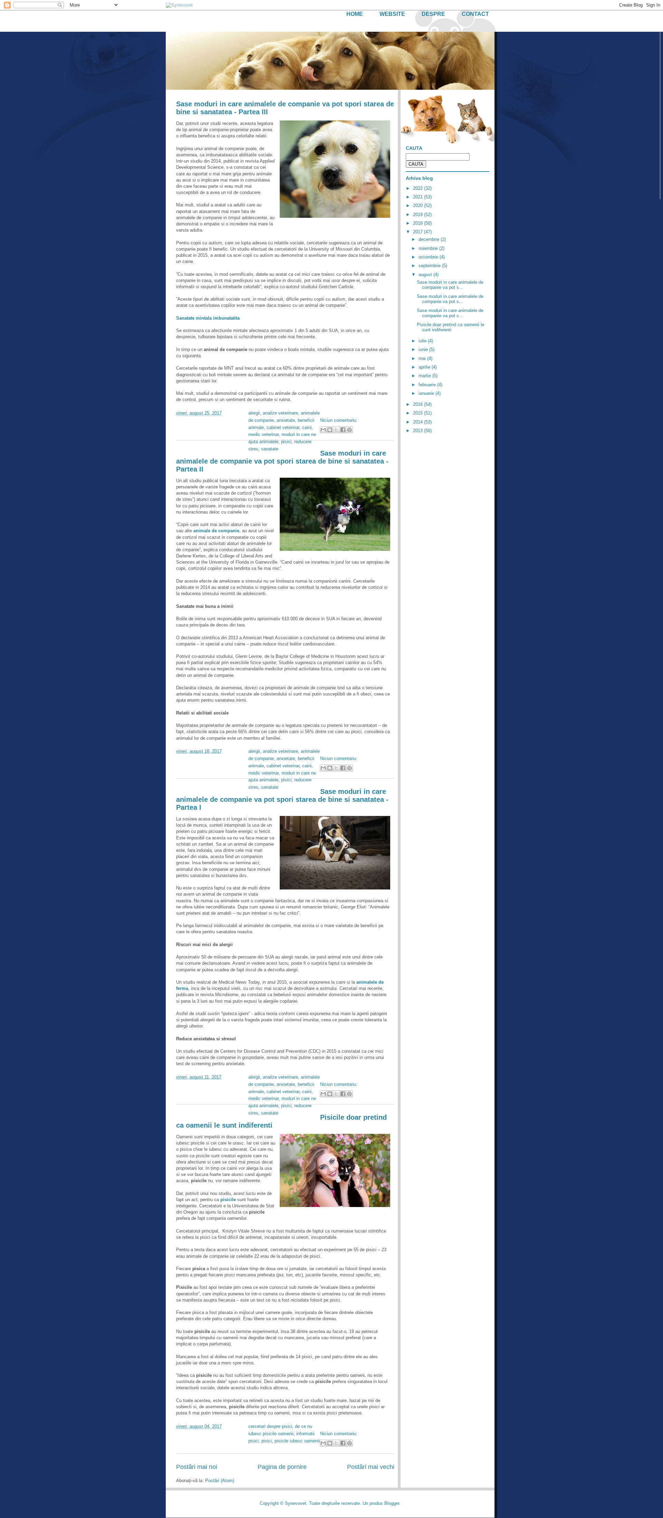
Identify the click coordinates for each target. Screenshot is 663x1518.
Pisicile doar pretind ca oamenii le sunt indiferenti (450, 327)
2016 (418, 404)
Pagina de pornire (282, 1466)
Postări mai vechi (370, 1466)
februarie (428, 384)
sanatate (269, 448)
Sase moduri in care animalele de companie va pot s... (450, 285)
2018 (418, 223)
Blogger (391, 1503)
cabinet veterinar (283, 427)
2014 (418, 422)
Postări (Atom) (219, 1480)
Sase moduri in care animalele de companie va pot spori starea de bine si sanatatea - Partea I (282, 799)
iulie (423, 340)
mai (423, 358)
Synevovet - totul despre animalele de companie (224, 40)
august (426, 274)
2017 (418, 231)
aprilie (425, 367)
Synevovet (295, 1503)
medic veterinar (263, 434)
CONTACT (475, 14)
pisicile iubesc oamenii (297, 1440)
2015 (418, 413)
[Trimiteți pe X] (336, 429)
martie (425, 375)
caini (306, 427)
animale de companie (216, 530)
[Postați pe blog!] (329, 429)
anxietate (286, 420)
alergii (254, 413)
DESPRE (433, 14)
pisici (286, 441)
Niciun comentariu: (338, 420)
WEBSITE (392, 14)
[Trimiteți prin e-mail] (323, 429)
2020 (418, 205)
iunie (424, 349)
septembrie (430, 265)
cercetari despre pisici (270, 1426)
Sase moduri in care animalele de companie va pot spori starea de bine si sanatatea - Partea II (282, 461)
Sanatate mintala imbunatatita (208, 318)
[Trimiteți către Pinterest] (349, 429)
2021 (418, 197)
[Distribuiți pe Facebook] (342, 429)
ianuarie (427, 393)
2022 (418, 188)
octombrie (429, 257)
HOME (354, 14)
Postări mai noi (196, 1466)
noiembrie (429, 248)
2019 (418, 214)
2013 (418, 430)
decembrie (430, 239)
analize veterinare (280, 413)
